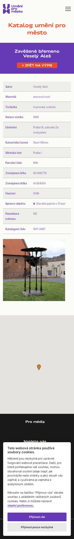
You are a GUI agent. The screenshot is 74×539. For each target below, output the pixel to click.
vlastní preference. (20, 505)
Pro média (35, 421)
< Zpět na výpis (37, 65)
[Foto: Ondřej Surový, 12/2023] (34, 271)
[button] (38, 367)
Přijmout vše (37, 516)
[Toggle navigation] (68, 8)
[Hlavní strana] (13, 9)
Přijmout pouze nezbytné (37, 527)
